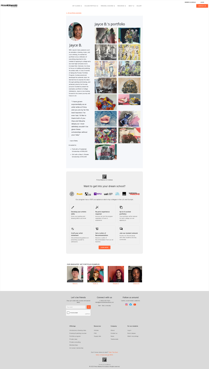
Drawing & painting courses (77, 333)
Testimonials (114, 339)
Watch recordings (132, 336)
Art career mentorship (76, 348)
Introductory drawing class (77, 330)
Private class (73, 339)
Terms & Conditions (105, 364)
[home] (9, 6)
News (112, 336)
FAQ (95, 333)
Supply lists (97, 336)
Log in (129, 330)
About (112, 330)
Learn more (104, 247)
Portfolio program (75, 336)
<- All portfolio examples (73, 13)
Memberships (73, 345)
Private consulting (74, 342)
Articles (96, 330)
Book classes (131, 333)
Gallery (139, 5)
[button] (77, 5)
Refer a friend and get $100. (104, 355)
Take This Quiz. (113, 352)
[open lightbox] (106, 42)
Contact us (114, 333)
